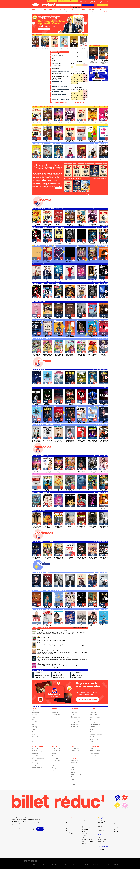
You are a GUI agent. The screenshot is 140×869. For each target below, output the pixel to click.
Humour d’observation (95, 724)
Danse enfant (35, 755)
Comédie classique (56, 714)
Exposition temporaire (95, 753)
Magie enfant (35, 757)
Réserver (68, 175)
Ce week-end (102, 849)
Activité (99, 9)
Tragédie (34, 717)
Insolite (72, 788)
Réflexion (34, 733)
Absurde (92, 729)
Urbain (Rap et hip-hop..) (57, 769)
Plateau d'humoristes (95, 717)
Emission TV (73, 764)
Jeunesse (34, 738)
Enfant (82, 9)
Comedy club (93, 712)
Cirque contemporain (75, 750)
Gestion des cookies (100, 865)
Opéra (72, 714)
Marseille (116, 825)
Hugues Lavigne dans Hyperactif (44, 651)
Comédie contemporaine (57, 711)
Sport (72, 776)
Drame (33, 716)
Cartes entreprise (71, 831)
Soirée (72, 769)
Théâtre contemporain (37, 711)
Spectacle (73, 9)
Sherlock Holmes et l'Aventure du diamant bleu (48, 644)
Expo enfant (34, 760)
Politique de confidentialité (32, 865)
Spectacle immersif (75, 724)
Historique (34, 722)
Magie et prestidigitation (76, 721)
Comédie (84, 823)
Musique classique (56, 748)
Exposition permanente (95, 750)
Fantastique (34, 721)
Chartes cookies (59, 865)
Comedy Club (62, 9)
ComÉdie (43, 9)
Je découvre (58, 188)
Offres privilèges (102, 5)
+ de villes (98, 12)
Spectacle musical (75, 716)
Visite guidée (74, 772)
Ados (38, 637)
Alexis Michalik (102, 839)
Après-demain (79, 57)
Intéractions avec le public (96, 734)
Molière (100, 843)
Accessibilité (90, 865)
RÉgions (105, 12)
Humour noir (93, 726)
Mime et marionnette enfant (38, 758)
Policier (33, 741)
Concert (91, 9)
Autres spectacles (87, 841)
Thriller (33, 743)
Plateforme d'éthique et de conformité (75, 865)
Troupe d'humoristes (94, 711)
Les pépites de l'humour (102, 830)
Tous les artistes (103, 837)
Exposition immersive (95, 752)
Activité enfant (35, 765)
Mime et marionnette (75, 717)
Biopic (33, 724)
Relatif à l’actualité (94, 739)
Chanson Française (56, 752)
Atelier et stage (74, 760)
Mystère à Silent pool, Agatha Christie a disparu (48, 657)
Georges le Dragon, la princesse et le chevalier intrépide (50, 630)
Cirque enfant (35, 763)
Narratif (92, 738)
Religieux (54, 753)
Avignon (51, 12)
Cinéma (72, 765)
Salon (72, 781)
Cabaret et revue (74, 712)
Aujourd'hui (79, 52)
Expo (106, 9)
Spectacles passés (87, 839)
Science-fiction (35, 726)
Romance (34, 719)
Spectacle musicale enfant (37, 767)
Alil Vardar (101, 841)
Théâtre (84, 821)
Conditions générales (17, 865)
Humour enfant (35, 750)
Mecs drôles (93, 721)
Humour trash (93, 728)
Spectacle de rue (74, 726)
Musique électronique (56, 757)
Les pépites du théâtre (102, 826)
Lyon (78, 12)
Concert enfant (35, 753)
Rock (53, 765)
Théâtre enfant (35, 748)
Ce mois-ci (101, 851)
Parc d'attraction (74, 767)
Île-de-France (42, 12)
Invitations (62, 1)
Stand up (92, 719)
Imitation (92, 733)
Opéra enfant (35, 762)
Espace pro (69, 829)
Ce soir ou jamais (41, 664)
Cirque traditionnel (75, 748)
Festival (53, 763)
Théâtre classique (36, 712)
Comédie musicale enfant (37, 752)
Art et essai (34, 728)
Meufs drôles (93, 722)
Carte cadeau (51, 1)
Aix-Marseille (60, 12)
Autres (84, 843)
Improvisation (93, 716)
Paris (33, 12)
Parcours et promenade (76, 774)
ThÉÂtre (34, 9)
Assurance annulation (72, 823)
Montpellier (85, 12)
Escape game (74, 762)
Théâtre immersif (35, 736)
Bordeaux (68, 12)
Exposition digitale (94, 755)
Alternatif (92, 736)
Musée (91, 748)
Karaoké (73, 782)
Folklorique (54, 762)
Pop (52, 767)
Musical (33, 731)
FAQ (67, 821)
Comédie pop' (55, 712)
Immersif (73, 786)
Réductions (73, 1)
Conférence (73, 771)
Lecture (33, 729)
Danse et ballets (74, 719)
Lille (74, 12)
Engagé (33, 739)
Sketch (91, 731)
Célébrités (34, 734)
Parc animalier (74, 777)
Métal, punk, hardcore (56, 758)
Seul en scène (35, 714)
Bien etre (73, 784)
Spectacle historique (75, 722)
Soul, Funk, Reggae (56, 760)
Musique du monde (56, 750)
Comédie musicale (75, 711)
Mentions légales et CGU (47, 865)
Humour (52, 9)
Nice (92, 12)
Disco (53, 770)
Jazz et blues (54, 755)
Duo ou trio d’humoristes (95, 714)
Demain (79, 54)
